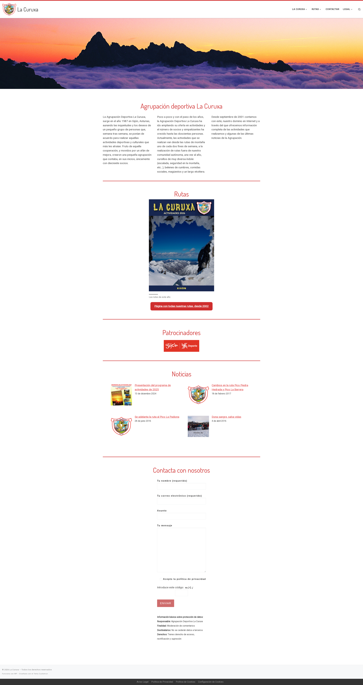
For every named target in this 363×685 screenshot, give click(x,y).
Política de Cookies (185, 681)
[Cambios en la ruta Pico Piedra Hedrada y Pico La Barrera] (198, 394)
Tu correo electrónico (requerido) (179, 496)
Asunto (162, 510)
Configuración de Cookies (210, 681)
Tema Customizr (41, 674)
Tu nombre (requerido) (172, 481)
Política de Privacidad (162, 681)
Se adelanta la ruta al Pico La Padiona (157, 416)
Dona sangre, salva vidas (226, 416)
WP (15, 674)
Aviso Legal (142, 681)
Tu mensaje (164, 525)
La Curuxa (14, 670)
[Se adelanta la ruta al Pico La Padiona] (121, 426)
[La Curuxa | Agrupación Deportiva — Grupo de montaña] (9, 8)
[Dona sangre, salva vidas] (198, 426)
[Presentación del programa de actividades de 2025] (121, 394)
